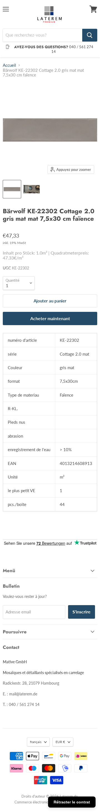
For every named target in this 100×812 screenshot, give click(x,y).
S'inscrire (81, 611)
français (35, 742)
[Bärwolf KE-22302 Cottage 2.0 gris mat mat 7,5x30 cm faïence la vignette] (12, 189)
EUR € (60, 742)
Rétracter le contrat (72, 802)
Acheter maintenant (50, 318)
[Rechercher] (89, 35)
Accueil (9, 65)
